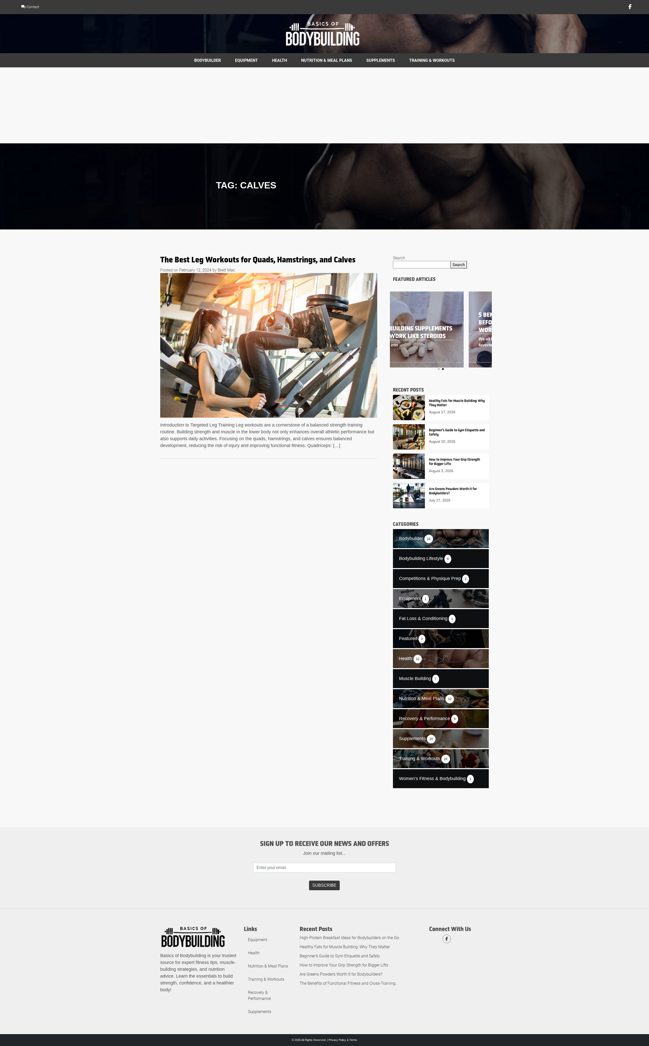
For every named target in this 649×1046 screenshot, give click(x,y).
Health (279, 60)
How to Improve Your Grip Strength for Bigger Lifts (344, 964)
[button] (439, 369)
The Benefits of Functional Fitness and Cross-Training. (348, 983)
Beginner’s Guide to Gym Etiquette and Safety (340, 955)
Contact (32, 6)
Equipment (246, 60)
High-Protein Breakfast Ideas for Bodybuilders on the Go (349, 937)
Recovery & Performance (259, 995)
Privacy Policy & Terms (343, 1039)
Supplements (380, 60)
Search (399, 257)
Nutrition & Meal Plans (326, 60)
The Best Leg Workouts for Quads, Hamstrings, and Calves (257, 260)
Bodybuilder (207, 60)
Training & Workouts (432, 60)
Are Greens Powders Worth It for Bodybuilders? (341, 974)
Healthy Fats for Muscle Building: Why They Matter (345, 946)
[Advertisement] (324, 105)
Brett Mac (226, 270)
